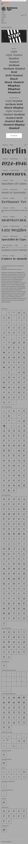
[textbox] (14, 150)
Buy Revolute (14, 135)
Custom (3, 14)
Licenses (3, 16)
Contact (3, 17)
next (20, 37)
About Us (3, 23)
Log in (22, 15)
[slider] (9, 247)
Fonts (2, 12)
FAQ (2, 21)
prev (8, 37)
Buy (26, 145)
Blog (2, 19)
